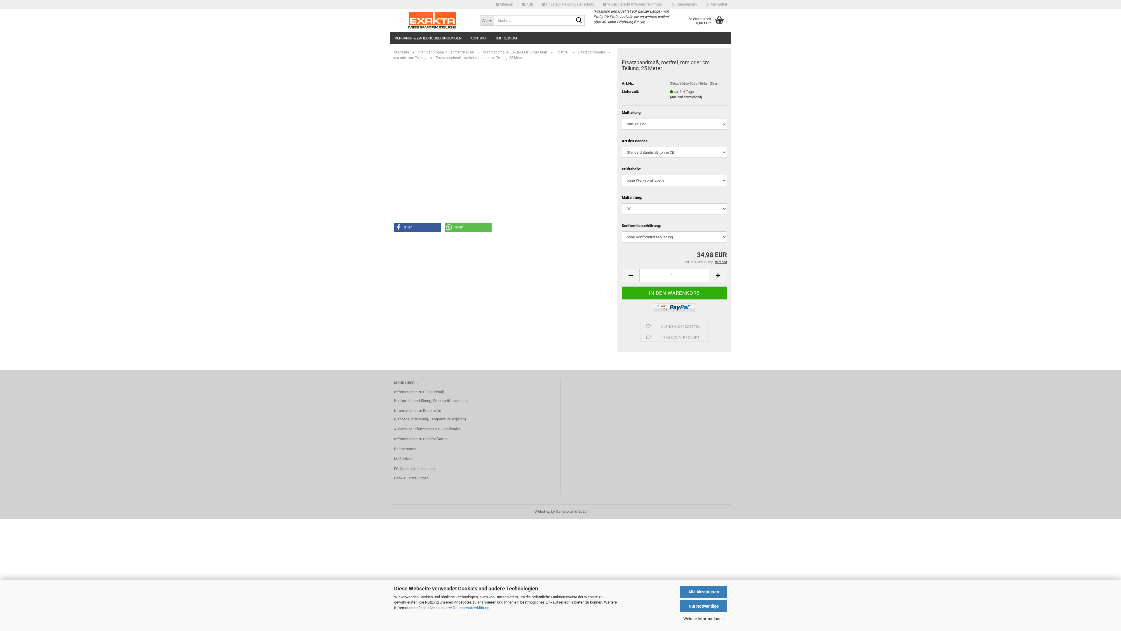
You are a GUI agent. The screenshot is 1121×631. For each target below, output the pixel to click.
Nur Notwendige (704, 606)
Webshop (542, 511)
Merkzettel (718, 4)
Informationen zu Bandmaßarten (421, 439)
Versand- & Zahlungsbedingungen (428, 38)
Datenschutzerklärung (471, 608)
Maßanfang (403, 459)
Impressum (506, 38)
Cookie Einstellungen (411, 478)
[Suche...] (579, 20)
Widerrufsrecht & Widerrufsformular (634, 4)
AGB (529, 4)
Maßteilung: (632, 112)
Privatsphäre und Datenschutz (569, 4)
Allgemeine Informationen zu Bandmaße (427, 429)
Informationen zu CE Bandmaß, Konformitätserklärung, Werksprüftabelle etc (431, 396)
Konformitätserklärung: (641, 225)
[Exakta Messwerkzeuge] (432, 20)
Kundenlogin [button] (686, 4)
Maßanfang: (632, 197)
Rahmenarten (405, 449)
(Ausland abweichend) (686, 97)
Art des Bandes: (635, 141)
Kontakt (478, 38)
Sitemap (506, 4)
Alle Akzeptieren (703, 592)
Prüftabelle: (631, 169)
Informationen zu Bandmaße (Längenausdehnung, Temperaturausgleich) (430, 415)
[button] (630, 275)
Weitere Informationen (703, 618)
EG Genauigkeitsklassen (414, 469)
